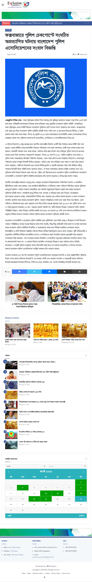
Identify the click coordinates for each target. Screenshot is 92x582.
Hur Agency (52, 566)
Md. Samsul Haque (17, 555)
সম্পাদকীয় (8, 30)
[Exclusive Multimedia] (46, 15)
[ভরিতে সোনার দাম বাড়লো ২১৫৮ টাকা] (11, 395)
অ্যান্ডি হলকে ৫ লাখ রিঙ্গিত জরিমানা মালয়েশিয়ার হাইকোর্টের (36, 412)
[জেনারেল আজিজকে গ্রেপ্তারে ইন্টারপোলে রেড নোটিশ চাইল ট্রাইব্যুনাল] (11, 375)
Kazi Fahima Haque (14, 547)
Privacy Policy (55, 573)
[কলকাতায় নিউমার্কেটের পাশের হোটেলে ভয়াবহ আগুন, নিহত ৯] (11, 365)
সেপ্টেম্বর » (82, 516)
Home (24, 573)
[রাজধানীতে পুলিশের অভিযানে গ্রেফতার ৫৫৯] (11, 385)
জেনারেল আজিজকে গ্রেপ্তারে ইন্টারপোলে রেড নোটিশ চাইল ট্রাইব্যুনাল (39, 372)
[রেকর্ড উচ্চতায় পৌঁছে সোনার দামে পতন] (74, 330)
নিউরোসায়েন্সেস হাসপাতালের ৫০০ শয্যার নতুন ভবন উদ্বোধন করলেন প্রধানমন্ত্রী (42, 402)
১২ (46, 493)
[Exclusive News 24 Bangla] (18, 5)
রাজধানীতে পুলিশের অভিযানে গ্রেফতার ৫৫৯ (28, 23)
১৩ (57, 493)
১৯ (46, 499)
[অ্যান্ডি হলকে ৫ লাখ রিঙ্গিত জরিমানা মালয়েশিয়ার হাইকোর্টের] (11, 415)
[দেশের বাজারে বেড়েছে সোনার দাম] (11, 425)
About (29, 573)
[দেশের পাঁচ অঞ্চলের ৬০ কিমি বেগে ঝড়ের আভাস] (11, 445)
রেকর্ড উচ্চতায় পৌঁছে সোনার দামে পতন (73, 340)
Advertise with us (38, 573)
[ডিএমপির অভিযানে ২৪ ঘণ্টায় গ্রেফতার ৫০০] (11, 435)
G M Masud (14, 551)
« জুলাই (9, 516)
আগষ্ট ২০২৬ (46, 471)
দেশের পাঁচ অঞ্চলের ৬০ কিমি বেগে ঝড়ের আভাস (33, 442)
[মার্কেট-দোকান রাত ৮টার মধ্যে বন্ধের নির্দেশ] (17, 330)
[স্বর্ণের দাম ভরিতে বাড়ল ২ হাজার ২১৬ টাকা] (46, 330)
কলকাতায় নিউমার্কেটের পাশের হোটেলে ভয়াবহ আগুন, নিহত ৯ (37, 362)
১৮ (34, 499)
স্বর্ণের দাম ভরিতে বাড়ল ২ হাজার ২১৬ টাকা (46, 340)
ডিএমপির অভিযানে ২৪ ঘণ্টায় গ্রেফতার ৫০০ (32, 432)
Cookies (47, 573)
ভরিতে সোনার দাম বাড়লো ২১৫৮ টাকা (30, 392)
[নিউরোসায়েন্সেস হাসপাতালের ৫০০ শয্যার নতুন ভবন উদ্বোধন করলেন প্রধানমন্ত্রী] (11, 405)
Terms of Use (66, 573)
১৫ (81, 493)
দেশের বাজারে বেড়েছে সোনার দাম (29, 422)
